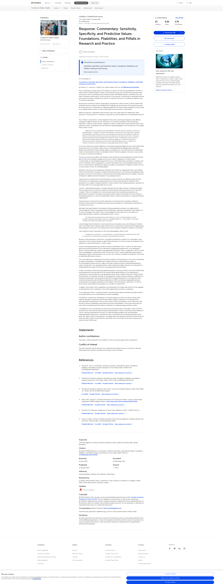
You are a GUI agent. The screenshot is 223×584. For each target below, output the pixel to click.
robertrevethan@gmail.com (112, 508)
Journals (75, 557)
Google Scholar (108, 373)
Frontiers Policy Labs (111, 553)
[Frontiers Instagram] (184, 548)
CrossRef (98, 373)
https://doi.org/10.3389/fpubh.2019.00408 (98, 23)
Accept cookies (170, 582)
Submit (140, 560)
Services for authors (44, 553)
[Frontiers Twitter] (175, 548)
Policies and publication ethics (47, 557)
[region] (111, 577)
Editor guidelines (43, 560)
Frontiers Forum (110, 550)
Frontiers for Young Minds (113, 557)
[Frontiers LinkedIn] (179, 548)
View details (179, 18)
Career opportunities (144, 563)
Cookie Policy (37, 578)
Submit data (94, 3)
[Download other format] (160, 61)
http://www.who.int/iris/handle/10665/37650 (121, 401)
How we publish (77, 560)
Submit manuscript (81, 3)
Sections (56, 8)
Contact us (141, 557)
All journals (58, 3)
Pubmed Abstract (87, 373)
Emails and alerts (143, 553)
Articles (66, 8)
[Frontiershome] (36, 3)
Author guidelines (43, 550)
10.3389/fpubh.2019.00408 (88, 455)
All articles (68, 3)
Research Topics (75, 8)
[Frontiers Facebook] (170, 548)
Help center (142, 550)
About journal (99, 8)
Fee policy (41, 563)
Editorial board (88, 8)
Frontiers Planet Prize (111, 560)
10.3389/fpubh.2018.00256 (130, 87)
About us (47, 3)
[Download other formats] (182, 32)
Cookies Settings (170, 574)
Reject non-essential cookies (170, 578)
